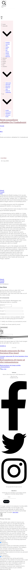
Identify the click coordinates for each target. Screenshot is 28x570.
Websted (2, 314)
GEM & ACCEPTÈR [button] (5, 569)
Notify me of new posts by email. (11, 324)
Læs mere (15, 512)
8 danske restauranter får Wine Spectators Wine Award (12, 351)
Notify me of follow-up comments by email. (14, 321)
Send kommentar (4, 327)
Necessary (5, 542)
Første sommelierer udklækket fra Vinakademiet (13, 121)
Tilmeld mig (6, 501)
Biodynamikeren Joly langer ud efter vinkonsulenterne (12, 361)
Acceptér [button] (9, 512)
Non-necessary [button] (4, 555)
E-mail (2, 311)
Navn (2, 308)
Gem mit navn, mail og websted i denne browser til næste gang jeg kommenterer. (12, 317)
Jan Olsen (3, 158)
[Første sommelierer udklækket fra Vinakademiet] (14, 189)
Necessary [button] (3, 541)
